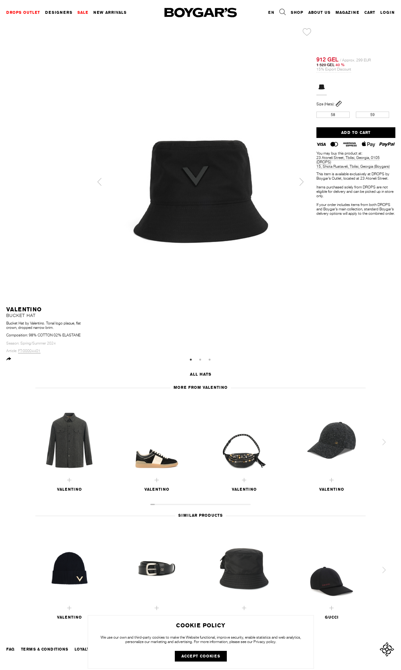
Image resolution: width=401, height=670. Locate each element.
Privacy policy (264, 642)
